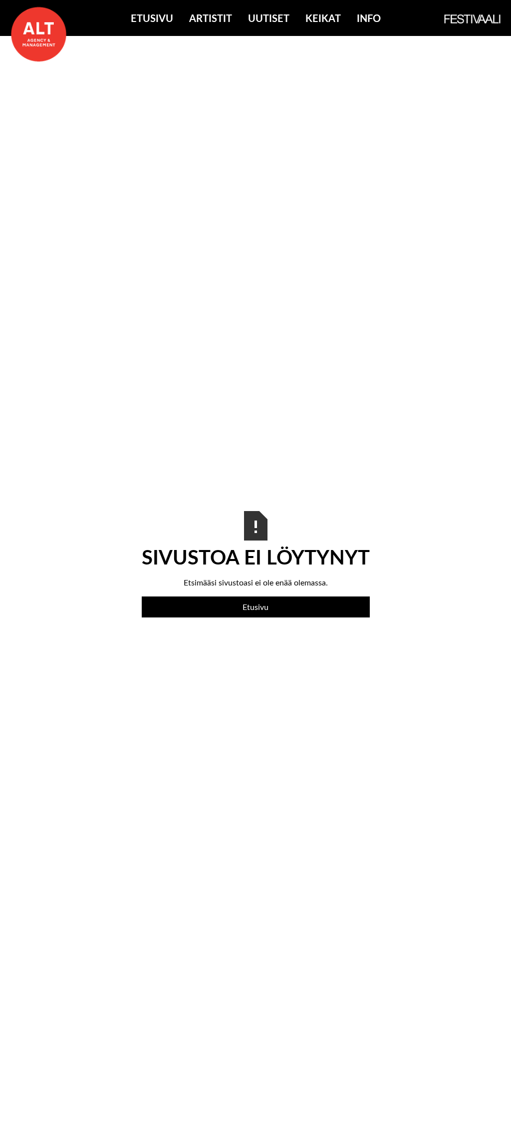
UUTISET (268, 18)
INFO (369, 18)
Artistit (210, 18)
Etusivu (152, 18)
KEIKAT (323, 18)
